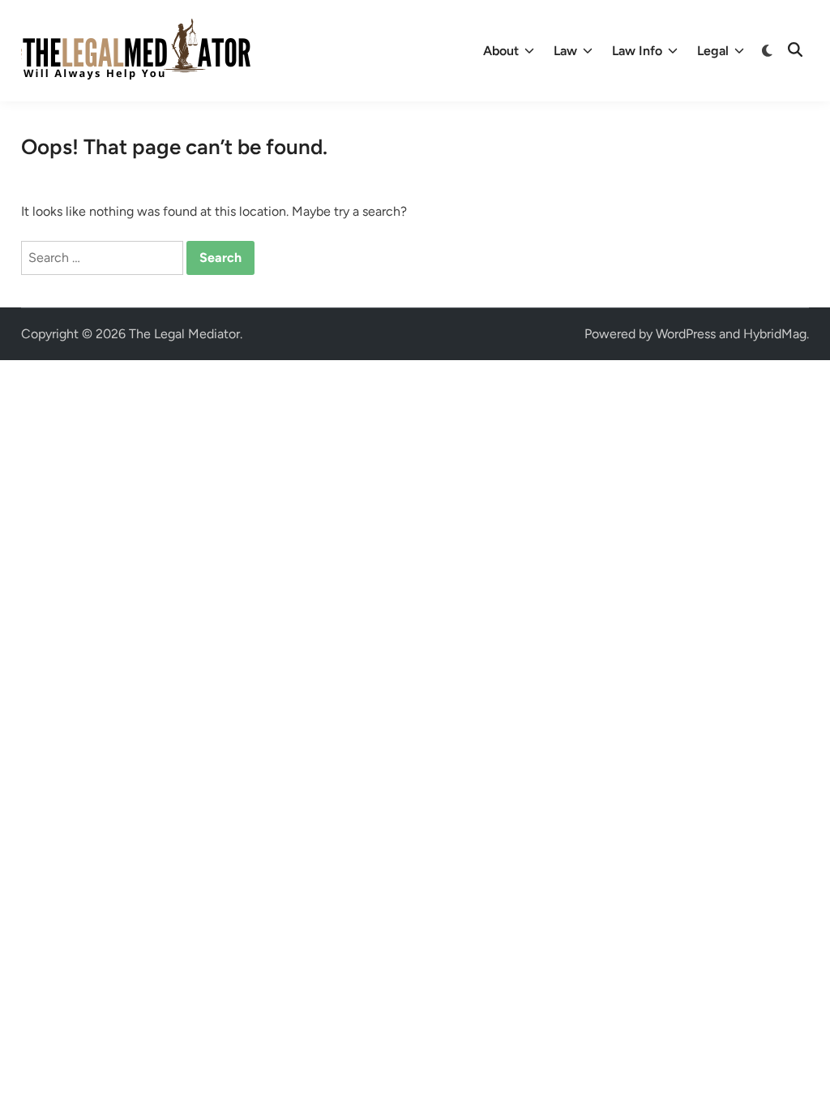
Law (565, 50)
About (501, 50)
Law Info (637, 50)
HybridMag (774, 333)
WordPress (686, 333)
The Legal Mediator (184, 333)
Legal (713, 50)
